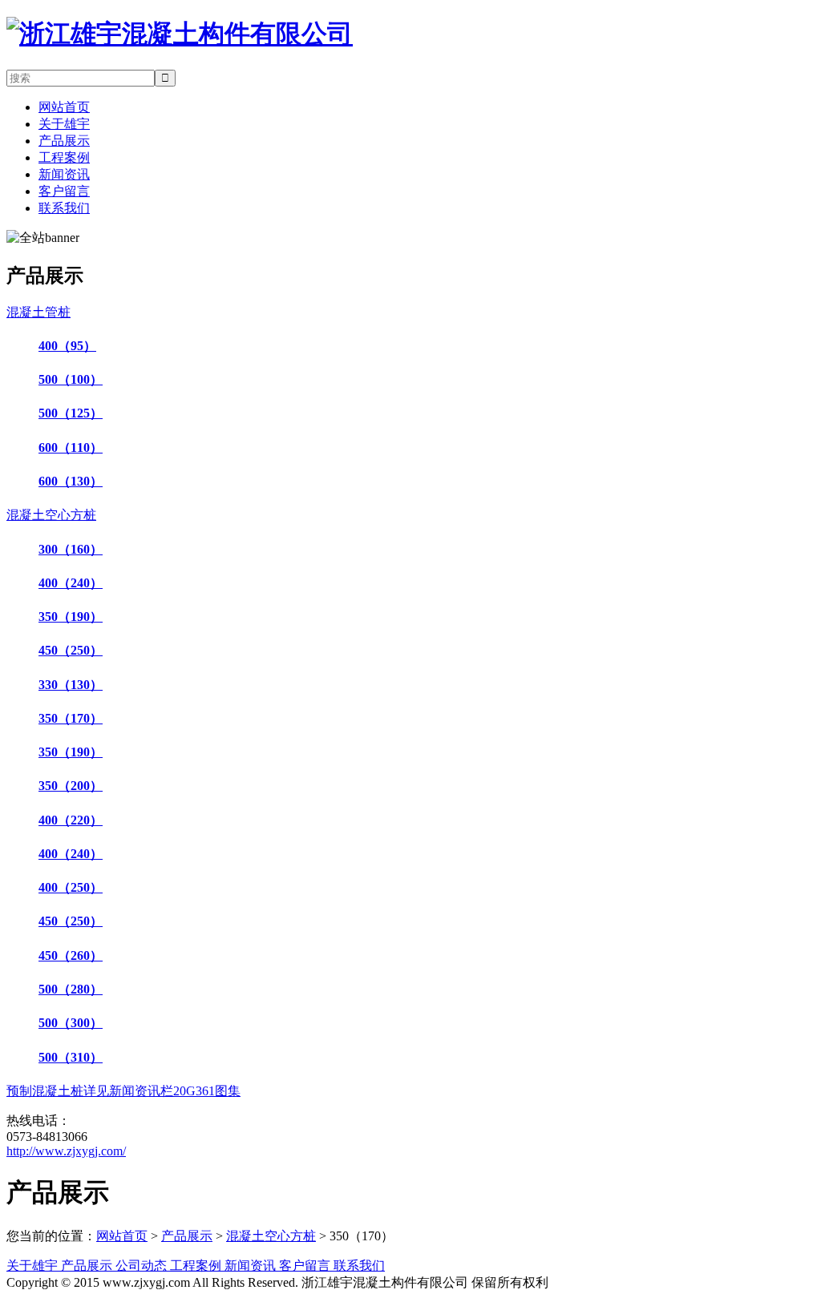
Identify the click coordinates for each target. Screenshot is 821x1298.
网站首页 (64, 107)
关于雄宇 (64, 124)
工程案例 (64, 157)
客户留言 (64, 191)
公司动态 (142, 1265)
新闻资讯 (64, 174)
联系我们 (64, 208)
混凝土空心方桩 (271, 1236)
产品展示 (64, 140)
